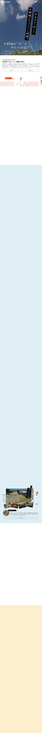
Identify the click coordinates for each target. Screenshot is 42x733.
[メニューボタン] (40, 2)
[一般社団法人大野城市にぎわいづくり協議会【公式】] (5, 2)
